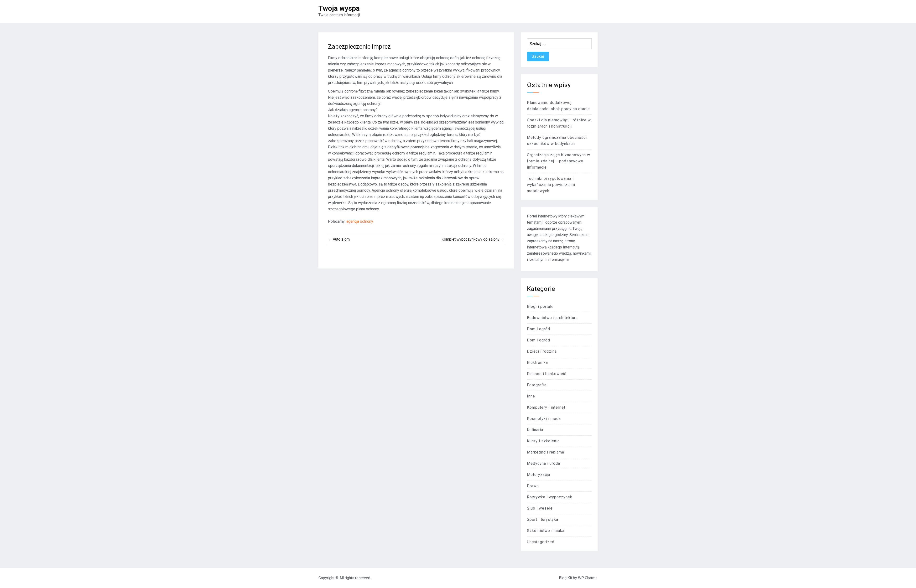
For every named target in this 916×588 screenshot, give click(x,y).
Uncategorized (540, 542)
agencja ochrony (359, 221)
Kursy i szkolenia (543, 441)
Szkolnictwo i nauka (545, 530)
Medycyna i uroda (543, 463)
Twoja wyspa (339, 8)
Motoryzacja (538, 474)
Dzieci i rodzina (542, 351)
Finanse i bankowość (546, 373)
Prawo (533, 486)
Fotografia (536, 385)
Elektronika (537, 362)
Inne (531, 396)
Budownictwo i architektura (552, 317)
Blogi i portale (540, 306)
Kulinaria (535, 430)
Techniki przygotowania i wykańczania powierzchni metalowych (551, 184)
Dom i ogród (538, 329)
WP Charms (588, 578)
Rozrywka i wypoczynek (549, 497)
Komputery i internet (546, 407)
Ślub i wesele (540, 508)
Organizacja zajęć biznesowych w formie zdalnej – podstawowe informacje (558, 161)
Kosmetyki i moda (544, 418)
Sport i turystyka (542, 519)
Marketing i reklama (545, 452)
